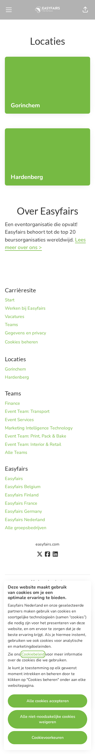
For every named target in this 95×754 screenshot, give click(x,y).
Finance (12, 403)
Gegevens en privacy (25, 333)
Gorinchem (15, 369)
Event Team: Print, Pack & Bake (35, 436)
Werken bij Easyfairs (25, 308)
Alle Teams (16, 452)
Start (9, 300)
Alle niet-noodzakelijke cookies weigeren (47, 719)
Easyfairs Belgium (22, 487)
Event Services (19, 420)
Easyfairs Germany (23, 511)
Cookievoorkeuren (48, 737)
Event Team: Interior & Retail (33, 444)
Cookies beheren (21, 342)
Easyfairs (14, 478)
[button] (85, 10)
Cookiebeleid (32, 654)
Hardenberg (17, 377)
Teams (11, 325)
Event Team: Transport (27, 411)
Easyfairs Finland (22, 495)
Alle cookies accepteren (48, 701)
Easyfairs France (21, 503)
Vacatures (14, 316)
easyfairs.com (47, 544)
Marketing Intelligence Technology (39, 428)
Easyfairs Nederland (25, 520)
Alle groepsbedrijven (25, 528)
